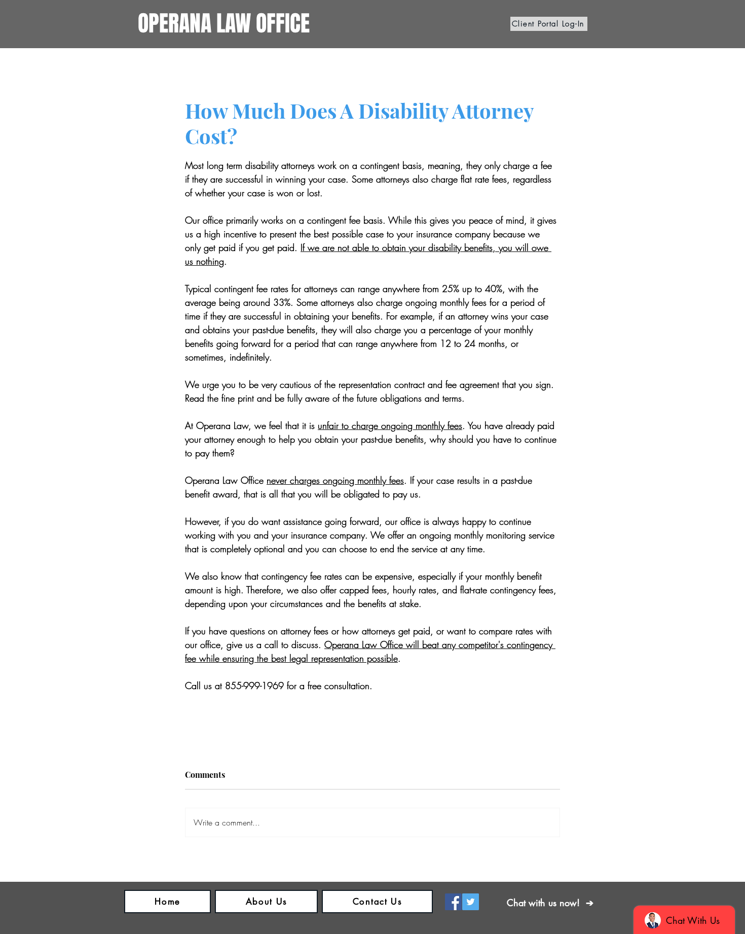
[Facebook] (453, 901)
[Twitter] (470, 901)
